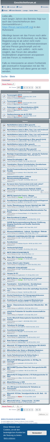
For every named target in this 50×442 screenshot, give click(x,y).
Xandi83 (20, 249)
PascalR (20, 180)
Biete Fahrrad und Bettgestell (17, 340)
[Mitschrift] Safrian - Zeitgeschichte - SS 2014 (23, 401)
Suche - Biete (8, 76)
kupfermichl (21, 275)
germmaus (21, 185)
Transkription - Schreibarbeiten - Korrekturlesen (24, 284)
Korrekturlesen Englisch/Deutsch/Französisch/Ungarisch (27, 200)
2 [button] (24, 87)
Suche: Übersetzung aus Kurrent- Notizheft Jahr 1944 (26, 205)
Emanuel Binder (22, 155)
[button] (18, 87)
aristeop (20, 172)
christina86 (21, 207)
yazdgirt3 (20, 227)
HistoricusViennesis (23, 190)
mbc (19, 238)
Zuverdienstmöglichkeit (15, 330)
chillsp (20, 378)
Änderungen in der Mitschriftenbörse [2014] (22, 107)
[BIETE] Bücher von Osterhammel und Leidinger (24, 278)
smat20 (20, 161)
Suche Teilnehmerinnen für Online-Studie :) (22, 355)
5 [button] (32, 87)
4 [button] (29, 87)
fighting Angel (21, 337)
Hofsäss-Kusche (23, 243)
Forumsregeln (6, 80)
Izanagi (20, 197)
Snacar (20, 292)
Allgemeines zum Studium (20, 104)
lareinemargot (22, 219)
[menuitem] (4, 7)
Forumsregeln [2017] (14, 95)
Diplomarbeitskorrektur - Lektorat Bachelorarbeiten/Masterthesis (19, 177)
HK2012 (20, 166)
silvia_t (20, 297)
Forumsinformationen (19, 98)
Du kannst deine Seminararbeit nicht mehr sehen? (25, 184)
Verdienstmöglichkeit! (15, 248)
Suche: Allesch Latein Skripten (18, 263)
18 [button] (37, 87)
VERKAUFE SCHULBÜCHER (17, 268)
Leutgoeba (21, 233)
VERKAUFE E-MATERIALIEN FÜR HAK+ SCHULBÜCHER (27, 236)
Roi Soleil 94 (21, 326)
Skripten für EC (12, 273)
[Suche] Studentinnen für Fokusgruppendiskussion (25, 295)
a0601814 (21, 308)
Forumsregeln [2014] (14, 101)
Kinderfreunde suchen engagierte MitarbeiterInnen (25, 300)
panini (19, 383)
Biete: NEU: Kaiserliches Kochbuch (19, 257)
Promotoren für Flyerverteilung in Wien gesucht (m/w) (26, 139)
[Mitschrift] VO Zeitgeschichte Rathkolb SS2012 (24, 189)
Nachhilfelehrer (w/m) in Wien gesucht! (21, 125)
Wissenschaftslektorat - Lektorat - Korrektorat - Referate (27, 231)
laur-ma (20, 356)
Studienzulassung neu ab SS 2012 (19, 114)
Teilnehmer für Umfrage (15, 325)
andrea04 (20, 363)
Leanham (20, 370)
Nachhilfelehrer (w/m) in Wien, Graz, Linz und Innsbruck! (27, 130)
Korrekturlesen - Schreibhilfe (17, 336)
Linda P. (20, 321)
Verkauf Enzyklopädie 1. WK (17, 159)
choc (19, 390)
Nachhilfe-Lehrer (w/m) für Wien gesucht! (22, 149)
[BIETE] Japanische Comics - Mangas (20, 195)
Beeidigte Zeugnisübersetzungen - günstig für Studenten (27, 154)
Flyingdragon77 (22, 264)
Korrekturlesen (12, 242)
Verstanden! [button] (37, 433)
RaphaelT (21, 314)
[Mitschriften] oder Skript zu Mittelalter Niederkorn (25, 350)
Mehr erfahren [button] (9, 438)
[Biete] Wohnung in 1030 (16, 382)
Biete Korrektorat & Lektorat (17, 217)
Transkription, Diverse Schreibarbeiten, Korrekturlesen (26, 164)
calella (20, 347)
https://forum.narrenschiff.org (17, 27)
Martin (20, 96)
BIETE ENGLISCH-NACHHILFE (18, 252)
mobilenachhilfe (22, 126)
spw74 (20, 402)
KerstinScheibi (22, 352)
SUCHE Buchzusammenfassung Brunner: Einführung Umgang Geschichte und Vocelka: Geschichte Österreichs (26, 224)
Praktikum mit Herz (23, 301)
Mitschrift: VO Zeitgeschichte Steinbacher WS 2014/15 (26, 345)
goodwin (20, 202)
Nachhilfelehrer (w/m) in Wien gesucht (21, 144)
